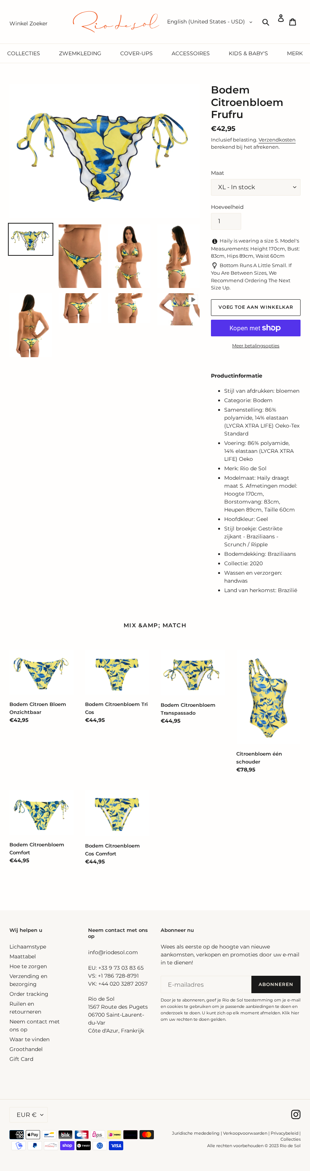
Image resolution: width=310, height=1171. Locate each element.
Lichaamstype (27, 946)
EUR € (27, 1114)
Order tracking (28, 994)
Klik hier (290, 1012)
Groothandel (26, 1049)
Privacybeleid (284, 1133)
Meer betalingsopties (255, 345)
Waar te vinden (29, 1039)
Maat (217, 173)
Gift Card (21, 1059)
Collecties (291, 1139)
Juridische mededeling (196, 1133)
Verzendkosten (277, 140)
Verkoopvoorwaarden (245, 1133)
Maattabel (22, 956)
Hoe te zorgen (28, 966)
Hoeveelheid (227, 207)
